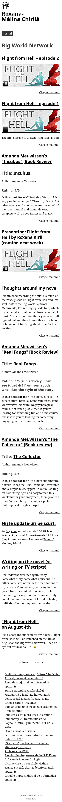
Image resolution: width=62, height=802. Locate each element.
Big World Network (32, 643)
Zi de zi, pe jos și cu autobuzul (24, 678)
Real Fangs (24, 364)
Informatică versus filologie (22, 759)
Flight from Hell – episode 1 (30, 103)
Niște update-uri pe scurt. (29, 523)
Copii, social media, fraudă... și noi (27, 698)
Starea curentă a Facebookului (24, 690)
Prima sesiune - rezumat (20, 702)
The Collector (27, 456)
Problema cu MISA (17, 751)
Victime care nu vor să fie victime (26, 763)
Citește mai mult (49, 92)
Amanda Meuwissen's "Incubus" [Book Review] (27, 158)
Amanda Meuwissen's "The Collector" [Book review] (30, 441)
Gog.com (11, 531)
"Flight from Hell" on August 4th (20, 624)
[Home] (5, 5)
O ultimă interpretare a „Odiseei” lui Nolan (32, 674)
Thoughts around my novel (30, 288)
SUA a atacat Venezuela (20, 731)
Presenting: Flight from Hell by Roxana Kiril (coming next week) (26, 237)
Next (38, 662)
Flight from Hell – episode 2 (30, 58)
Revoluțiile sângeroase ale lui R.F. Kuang (31, 755)
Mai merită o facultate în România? (27, 694)
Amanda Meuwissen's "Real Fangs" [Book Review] (30, 349)
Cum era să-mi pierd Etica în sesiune (28, 715)
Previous (26, 662)
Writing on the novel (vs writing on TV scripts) (26, 564)
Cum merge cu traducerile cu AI (25, 719)
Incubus (21, 173)
